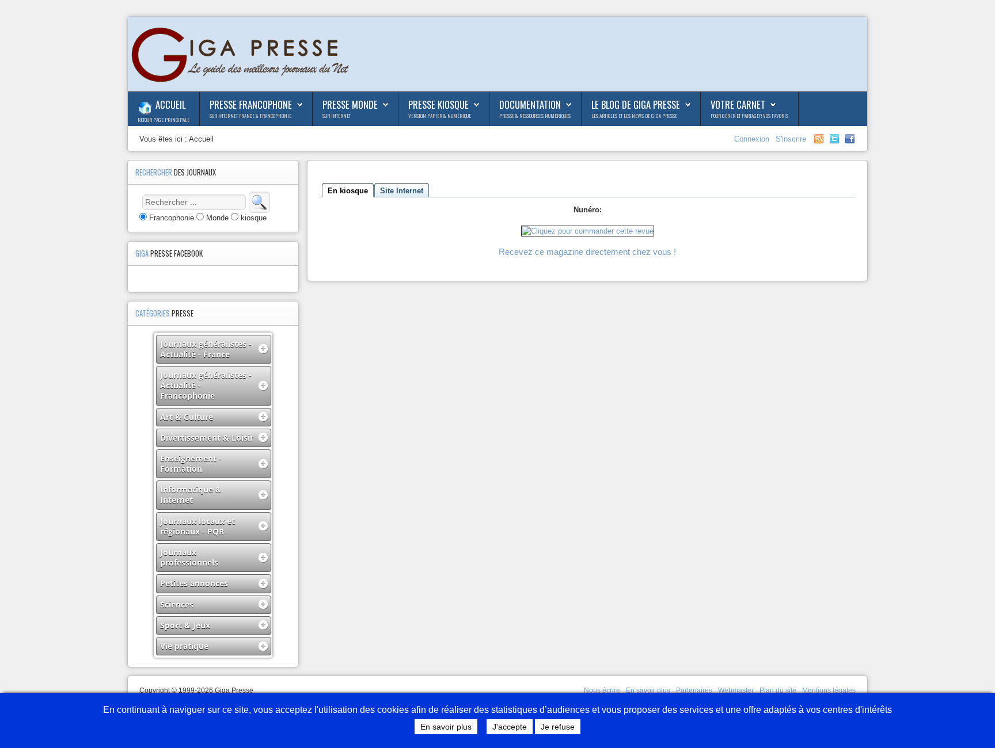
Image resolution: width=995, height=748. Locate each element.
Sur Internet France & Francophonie (250, 116)
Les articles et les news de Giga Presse (634, 116)
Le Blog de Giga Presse (635, 104)
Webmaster (736, 690)
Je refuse (558, 726)
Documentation (530, 104)
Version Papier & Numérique (439, 116)
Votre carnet (738, 104)
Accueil (170, 104)
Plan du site (777, 690)
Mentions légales (829, 690)
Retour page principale (163, 120)
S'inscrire (791, 139)
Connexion (753, 139)
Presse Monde (350, 104)
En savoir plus (648, 690)
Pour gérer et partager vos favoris (749, 116)
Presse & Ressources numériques (535, 116)
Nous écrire (602, 690)
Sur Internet (336, 116)
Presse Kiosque (438, 104)
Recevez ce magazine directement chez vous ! (587, 252)
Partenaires (694, 690)
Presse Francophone (251, 104)
